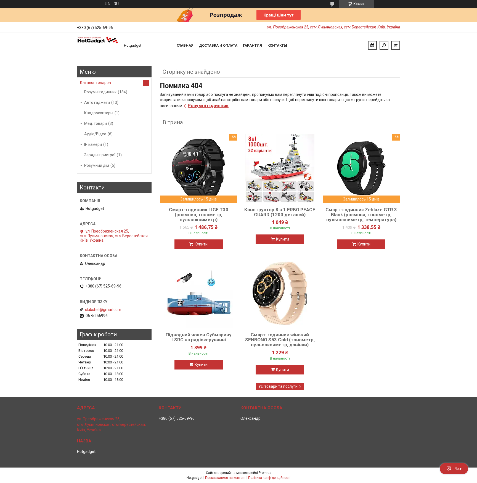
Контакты (277, 45)
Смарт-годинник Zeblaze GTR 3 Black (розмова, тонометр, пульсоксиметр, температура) (361, 214)
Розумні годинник (208, 105)
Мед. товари (95, 123)
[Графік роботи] (372, 45)
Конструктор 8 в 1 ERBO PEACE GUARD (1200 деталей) (279, 212)
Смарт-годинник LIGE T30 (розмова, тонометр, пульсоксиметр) (198, 214)
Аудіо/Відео (95, 134)
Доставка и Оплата (218, 45)
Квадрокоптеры (98, 113)
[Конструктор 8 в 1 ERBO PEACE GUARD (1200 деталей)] (280, 168)
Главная (185, 45)
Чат (458, 468)
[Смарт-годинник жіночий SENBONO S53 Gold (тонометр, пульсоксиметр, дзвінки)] (280, 293)
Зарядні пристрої (99, 155)
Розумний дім (96, 165)
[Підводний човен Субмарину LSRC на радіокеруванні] (198, 293)
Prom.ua (265, 473)
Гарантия (252, 45)
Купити (201, 244)
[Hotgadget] (97, 45)
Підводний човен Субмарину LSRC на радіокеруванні (199, 337)
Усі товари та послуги (278, 386)
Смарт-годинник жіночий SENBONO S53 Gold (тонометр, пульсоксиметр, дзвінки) (280, 339)
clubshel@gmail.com (103, 309)
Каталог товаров (95, 82)
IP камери (93, 144)
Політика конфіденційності (269, 478)
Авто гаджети (97, 102)
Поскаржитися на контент (225, 478)
